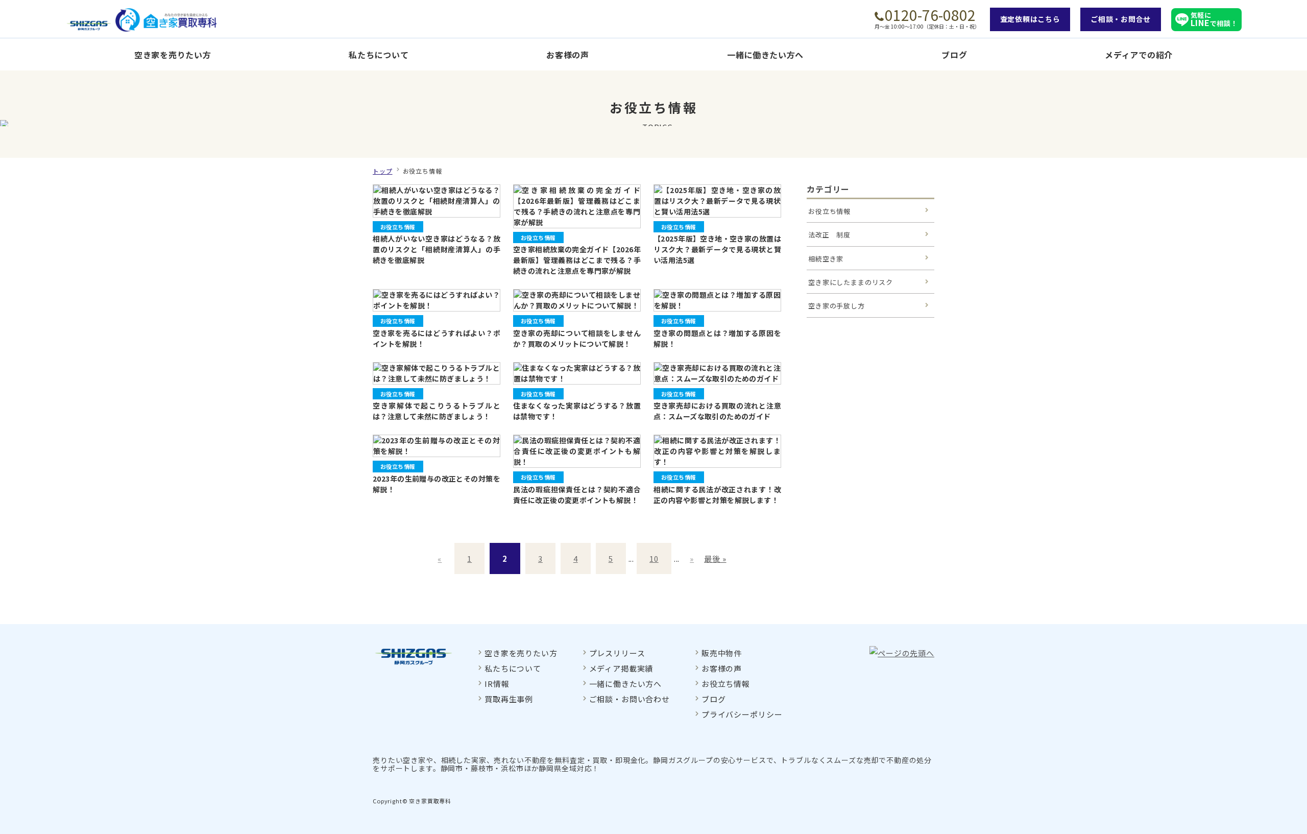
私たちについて (378, 55)
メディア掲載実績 (621, 668)
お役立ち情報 (829, 211)
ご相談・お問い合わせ (629, 699)
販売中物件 (721, 653)
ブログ (954, 55)
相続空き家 (825, 259)
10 (654, 558)
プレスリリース (617, 653)
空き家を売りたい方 (172, 55)
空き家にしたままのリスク (850, 282)
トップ (383, 170)
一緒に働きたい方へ (765, 55)
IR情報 (497, 683)
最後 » (715, 558)
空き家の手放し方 (836, 306)
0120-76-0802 (930, 15)
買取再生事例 (509, 699)
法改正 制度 (829, 235)
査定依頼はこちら (1030, 19)
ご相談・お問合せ (1121, 19)
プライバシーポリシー (741, 714)
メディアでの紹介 (1139, 55)
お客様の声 (567, 55)
